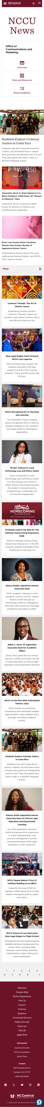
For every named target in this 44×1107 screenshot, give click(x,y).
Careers (22, 1005)
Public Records (22, 1022)
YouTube (22, 1084)
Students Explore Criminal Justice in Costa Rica (22, 758)
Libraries (22, 988)
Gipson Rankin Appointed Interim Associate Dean (22, 587)
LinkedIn (38, 1084)
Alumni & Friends (22, 1048)
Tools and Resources (22, 80)
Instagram (30, 1084)
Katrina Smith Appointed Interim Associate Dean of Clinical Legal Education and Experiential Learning (22, 820)
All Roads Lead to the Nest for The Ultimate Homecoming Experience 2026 (22, 533)
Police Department (22, 996)
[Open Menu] (39, 3)
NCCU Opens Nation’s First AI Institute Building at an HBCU (22, 882)
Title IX (22, 1030)
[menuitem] (5, 1084)
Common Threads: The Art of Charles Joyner (22, 305)
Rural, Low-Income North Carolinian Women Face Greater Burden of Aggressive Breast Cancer (19, 245)
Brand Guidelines (22, 93)
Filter (6, 269)
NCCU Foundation (22, 1052)
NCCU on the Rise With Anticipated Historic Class (22, 702)
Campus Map (22, 992)
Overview (22, 67)
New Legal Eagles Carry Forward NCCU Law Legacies (22, 357)
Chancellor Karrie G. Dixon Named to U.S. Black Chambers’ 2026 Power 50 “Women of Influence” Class (22, 196)
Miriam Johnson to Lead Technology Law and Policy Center (22, 469)
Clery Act (22, 1026)
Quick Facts (22, 1056)
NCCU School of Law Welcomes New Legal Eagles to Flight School (22, 934)
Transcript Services (22, 1018)
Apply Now (22, 1035)
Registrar (22, 1013)
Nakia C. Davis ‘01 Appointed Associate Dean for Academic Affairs (22, 648)
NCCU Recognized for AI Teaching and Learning (22, 413)
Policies (22, 1009)
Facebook (5, 1084)
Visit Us (22, 1001)
